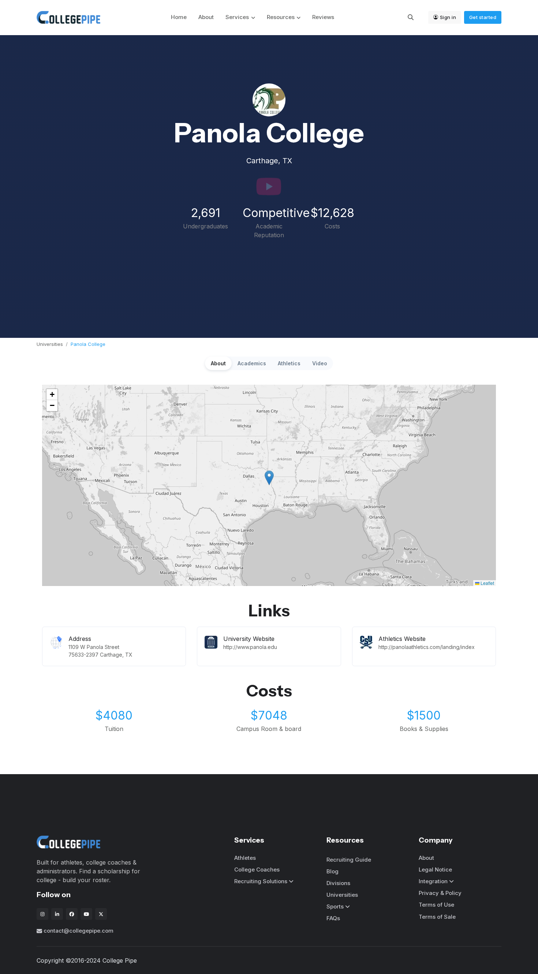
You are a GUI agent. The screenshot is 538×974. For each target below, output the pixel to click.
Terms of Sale (437, 916)
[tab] (218, 363)
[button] (269, 477)
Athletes (245, 857)
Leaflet (486, 583)
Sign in (448, 17)
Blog (332, 871)
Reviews (323, 17)
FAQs (333, 918)
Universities (50, 344)
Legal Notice (435, 869)
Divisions (338, 883)
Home (179, 17)
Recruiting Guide (348, 859)
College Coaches (257, 869)
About (206, 17)
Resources (281, 17)
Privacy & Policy (440, 892)
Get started (483, 17)
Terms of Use (436, 904)
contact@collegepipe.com (78, 930)
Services (237, 17)
